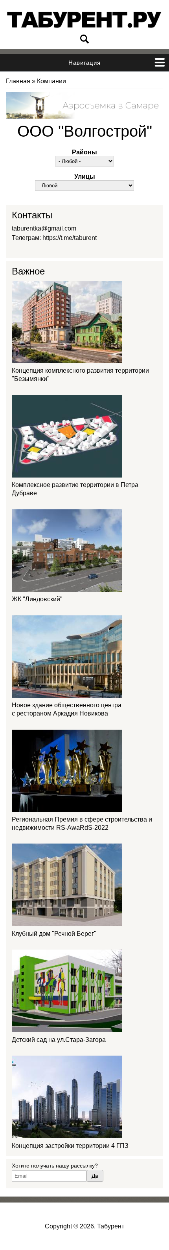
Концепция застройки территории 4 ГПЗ (70, 1145)
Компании (51, 81)
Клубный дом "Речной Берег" (54, 933)
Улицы (84, 176)
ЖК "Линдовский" (37, 599)
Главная (18, 81)
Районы (84, 152)
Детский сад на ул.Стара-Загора (59, 1039)
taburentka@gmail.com (44, 228)
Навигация (84, 62)
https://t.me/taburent (69, 237)
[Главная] (84, 19)
